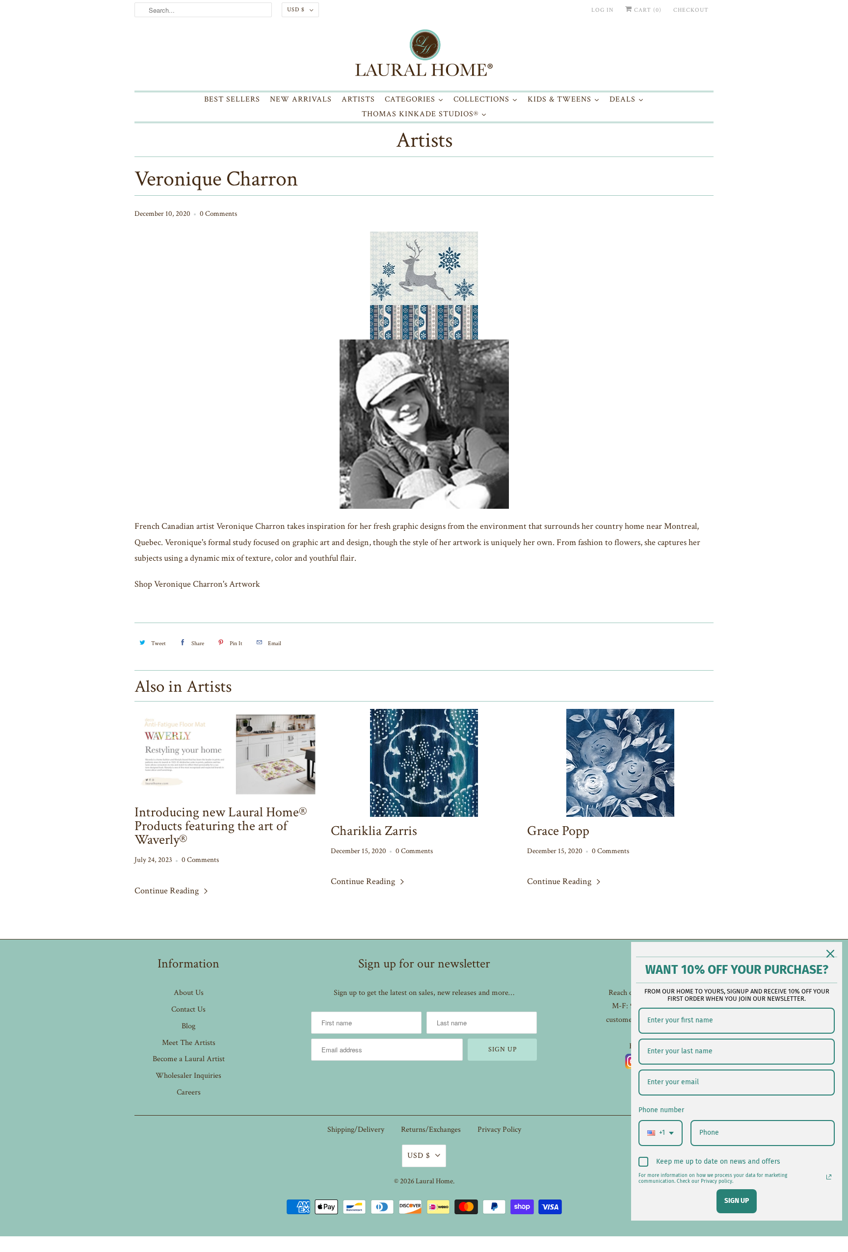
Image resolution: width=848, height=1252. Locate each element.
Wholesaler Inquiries (188, 1075)
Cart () (647, 10)
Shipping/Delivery (355, 1129)
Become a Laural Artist (189, 1059)
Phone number (661, 1110)
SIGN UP (736, 1201)
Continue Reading (167, 890)
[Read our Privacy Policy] (829, 1177)
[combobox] (660, 1133)
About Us (189, 993)
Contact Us (188, 1009)
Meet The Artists (188, 1043)
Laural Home (434, 1181)
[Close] (830, 953)
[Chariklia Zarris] (424, 763)
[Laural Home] (424, 55)
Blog (188, 1026)
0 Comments (218, 213)
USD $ (296, 9)
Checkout (691, 10)
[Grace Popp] (620, 763)
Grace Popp (558, 831)
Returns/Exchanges (431, 1129)
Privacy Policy (499, 1129)
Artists (424, 141)
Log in (602, 10)
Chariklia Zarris (374, 831)
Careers (189, 1092)
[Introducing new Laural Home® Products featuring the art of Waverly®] (227, 753)
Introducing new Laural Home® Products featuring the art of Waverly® (220, 826)
